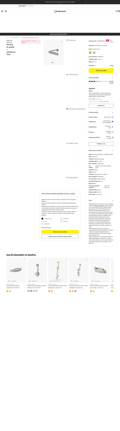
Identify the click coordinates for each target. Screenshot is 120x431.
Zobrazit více (101, 105)
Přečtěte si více (101, 144)
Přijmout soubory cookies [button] (60, 232)
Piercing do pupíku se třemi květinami (79, 285)
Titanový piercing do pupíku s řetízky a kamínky (58, 285)
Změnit (112, 65)
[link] (90, 52)
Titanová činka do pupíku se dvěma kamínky (37, 285)
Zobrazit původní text (104, 101)
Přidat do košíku (101, 71)
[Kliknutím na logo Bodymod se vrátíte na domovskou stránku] (61, 11)
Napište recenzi (111, 82)
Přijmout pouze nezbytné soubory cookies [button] (60, 236)
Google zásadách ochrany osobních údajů (53, 210)
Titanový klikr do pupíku (12, 285)
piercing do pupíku (99, 205)
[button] (59, 3)
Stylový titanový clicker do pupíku (99, 285)
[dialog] (60, 215)
